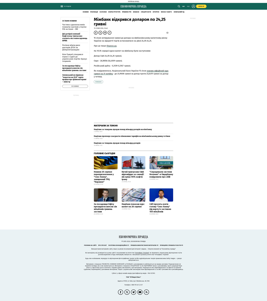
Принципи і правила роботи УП (171, 245)
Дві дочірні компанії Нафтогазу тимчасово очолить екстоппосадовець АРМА (74, 37)
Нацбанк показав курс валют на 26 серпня (133, 205)
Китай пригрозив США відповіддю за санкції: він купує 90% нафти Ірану (133, 176)
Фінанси (136, 12)
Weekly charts (166, 12)
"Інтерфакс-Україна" (142, 253)
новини (86, 12)
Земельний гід (179, 12)
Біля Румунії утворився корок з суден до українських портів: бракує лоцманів (74, 57)
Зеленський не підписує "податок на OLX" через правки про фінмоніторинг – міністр (74, 78)
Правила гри (126, 12)
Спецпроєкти (146, 12)
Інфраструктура (114, 12)
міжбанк (98, 82)
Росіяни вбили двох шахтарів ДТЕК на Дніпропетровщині (71, 47)
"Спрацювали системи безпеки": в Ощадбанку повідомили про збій (161, 174)
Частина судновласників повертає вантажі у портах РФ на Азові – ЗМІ (74, 26)
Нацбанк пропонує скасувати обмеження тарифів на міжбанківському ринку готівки (132, 136)
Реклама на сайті (90, 245)
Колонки (103, 12)
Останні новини (69, 21)
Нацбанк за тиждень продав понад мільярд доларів (117, 143)
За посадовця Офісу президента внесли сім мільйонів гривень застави (105, 208)
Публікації (94, 12)
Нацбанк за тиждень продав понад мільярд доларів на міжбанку (123, 129)
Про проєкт (102, 245)
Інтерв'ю (156, 12)
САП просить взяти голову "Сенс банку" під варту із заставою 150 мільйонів (160, 208)
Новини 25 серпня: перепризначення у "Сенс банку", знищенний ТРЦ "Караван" (104, 177)
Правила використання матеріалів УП (144, 245)
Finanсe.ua (111, 46)
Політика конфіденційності (118, 245)
